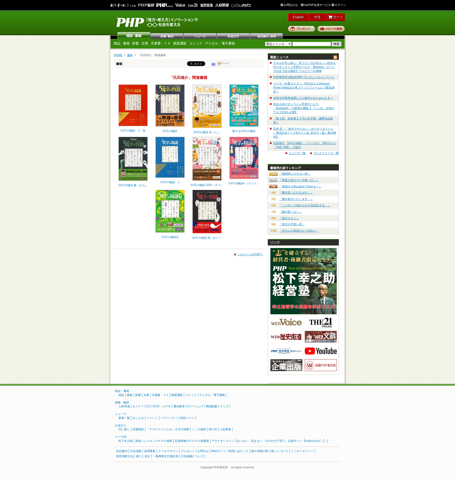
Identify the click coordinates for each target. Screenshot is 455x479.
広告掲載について (192, 456)
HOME (118, 55)
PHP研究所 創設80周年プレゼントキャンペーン (303, 77)
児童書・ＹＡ (161, 43)
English (298, 17)
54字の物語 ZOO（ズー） (207, 185)
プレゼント (301, 28)
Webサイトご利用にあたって (230, 451)
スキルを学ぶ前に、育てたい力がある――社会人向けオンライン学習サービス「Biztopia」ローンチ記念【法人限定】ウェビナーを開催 (304, 67)
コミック (195, 43)
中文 (317, 17)
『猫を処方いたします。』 (296, 199)
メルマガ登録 (331, 28)
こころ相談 (199, 429)
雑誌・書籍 (122, 391)
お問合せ (203, 451)
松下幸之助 (125, 441)
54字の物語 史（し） (207, 132)
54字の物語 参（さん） (133, 185)
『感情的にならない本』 (294, 173)
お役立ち (233, 35)
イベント (152, 418)
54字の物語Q (170, 237)
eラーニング (195, 406)
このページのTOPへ (250, 254)
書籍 (126, 43)
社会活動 (135, 451)
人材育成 (124, 406)
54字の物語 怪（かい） (207, 238)
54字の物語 (170, 131)
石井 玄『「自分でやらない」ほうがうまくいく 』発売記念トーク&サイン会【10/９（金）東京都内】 (304, 132)
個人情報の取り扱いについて (269, 451)
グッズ (224, 406)
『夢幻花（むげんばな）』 (296, 192)
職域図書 (211, 406)
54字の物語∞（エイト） (243, 183)
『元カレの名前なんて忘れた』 (299, 230)
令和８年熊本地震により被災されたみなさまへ (303, 98)
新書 (135, 43)
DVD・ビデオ (162, 406)
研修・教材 (167, 35)
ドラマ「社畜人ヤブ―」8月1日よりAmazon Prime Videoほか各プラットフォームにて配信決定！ (304, 87)
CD (148, 406)
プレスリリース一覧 (326, 153)
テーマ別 (120, 437)
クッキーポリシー (302, 451)
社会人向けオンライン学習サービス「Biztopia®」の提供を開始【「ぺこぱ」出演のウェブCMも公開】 (303, 108)
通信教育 (179, 406)
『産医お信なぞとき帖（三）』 (299, 180)
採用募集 (149, 451)
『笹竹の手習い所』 (292, 224)
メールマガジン (168, 451)
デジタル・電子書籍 (220, 43)
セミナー (138, 406)
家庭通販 (180, 43)
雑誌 (133, 35)
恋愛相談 (138, 429)
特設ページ (187, 418)
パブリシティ (168, 418)
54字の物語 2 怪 (133, 130)
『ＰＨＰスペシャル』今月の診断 (167, 429)
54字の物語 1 (170, 182)
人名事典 (225, 429)
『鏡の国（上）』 (290, 211)
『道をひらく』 (289, 218)
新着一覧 (124, 418)
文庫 (144, 43)
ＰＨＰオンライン (223, 441)
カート (337, 17)
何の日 (213, 429)
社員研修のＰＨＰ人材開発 (192, 441)
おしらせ (138, 418)
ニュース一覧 (297, 153)
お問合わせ (290, 5)
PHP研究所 (157, 22)
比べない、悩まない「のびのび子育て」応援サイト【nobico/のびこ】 (281, 441)
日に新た (124, 429)
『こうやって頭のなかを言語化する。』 (304, 205)
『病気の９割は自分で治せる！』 (300, 186)
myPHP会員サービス (317, 5)
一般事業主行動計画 (165, 456)
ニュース (200, 35)
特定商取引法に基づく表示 (133, 456)
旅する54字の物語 (243, 131)
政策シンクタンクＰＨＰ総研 (153, 441)
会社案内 (266, 35)
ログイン (340, 5)
